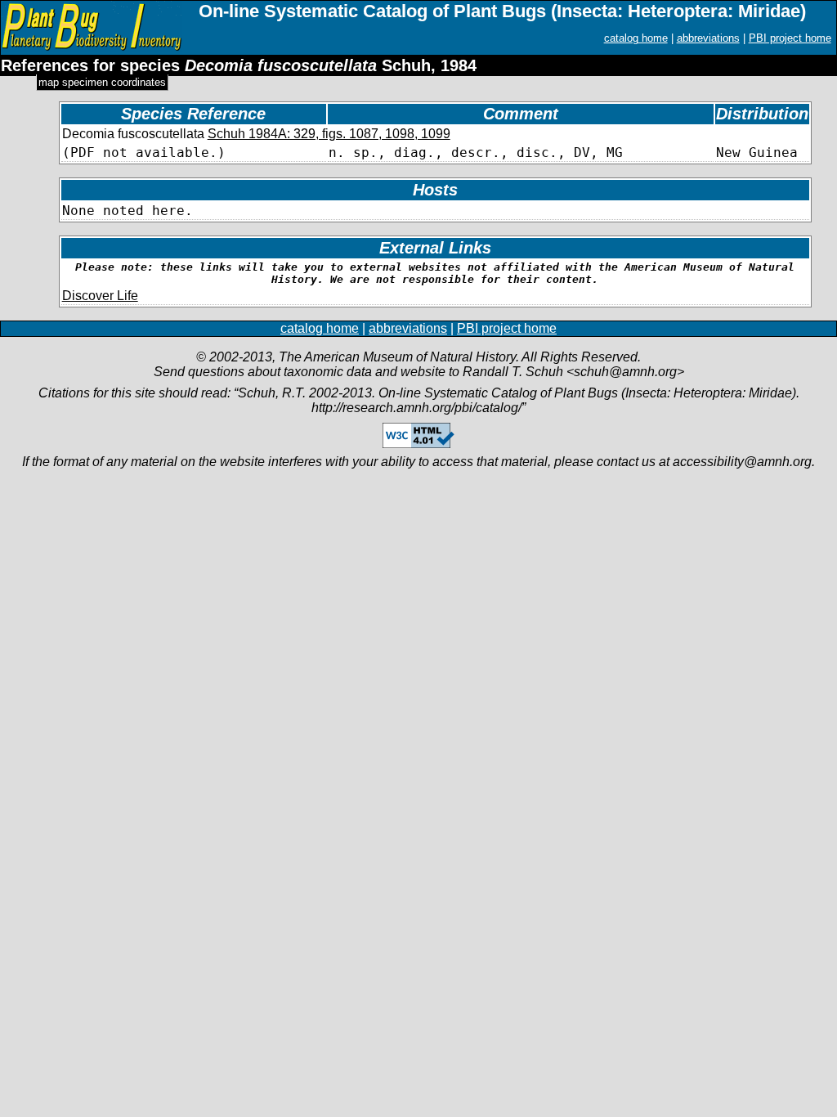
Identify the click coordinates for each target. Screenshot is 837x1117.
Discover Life (100, 296)
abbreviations (708, 38)
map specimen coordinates (102, 82)
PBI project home (790, 38)
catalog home (636, 38)
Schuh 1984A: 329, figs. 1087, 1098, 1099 (329, 134)
